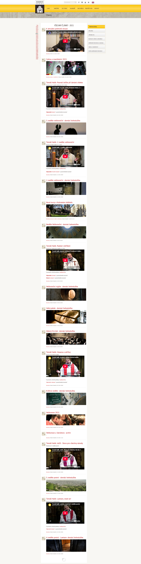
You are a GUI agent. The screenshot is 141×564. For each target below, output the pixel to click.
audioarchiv (62, 109)
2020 (37, 35)
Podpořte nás (88, 8)
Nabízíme (56, 8)
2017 (37, 39)
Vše (37, 25)
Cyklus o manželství (54, 77)
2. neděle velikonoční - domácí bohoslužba (63, 180)
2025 (37, 28)
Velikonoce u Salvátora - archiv (58, 433)
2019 (37, 36)
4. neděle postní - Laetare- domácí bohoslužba (64, 537)
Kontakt (97, 8)
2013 (37, 45)
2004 (37, 57)
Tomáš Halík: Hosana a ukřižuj (58, 352)
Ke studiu (64, 8)
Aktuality (48, 53)
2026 (37, 26)
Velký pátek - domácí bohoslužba (59, 308)
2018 (37, 38)
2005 (37, 56)
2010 (37, 49)
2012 (37, 46)
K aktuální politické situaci (57, 28)
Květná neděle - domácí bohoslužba (60, 391)
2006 (37, 54)
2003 (37, 59)
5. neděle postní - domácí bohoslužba (61, 477)
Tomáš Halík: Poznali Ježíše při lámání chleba (64, 82)
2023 (37, 31)
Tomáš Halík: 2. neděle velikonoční (60, 142)
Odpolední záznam (50, 382)
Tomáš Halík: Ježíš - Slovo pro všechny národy (64, 443)
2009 (37, 50)
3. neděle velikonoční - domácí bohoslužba (63, 120)
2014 (37, 43)
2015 (37, 42)
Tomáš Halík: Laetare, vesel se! (58, 499)
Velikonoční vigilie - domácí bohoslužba (62, 286)
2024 (37, 29)
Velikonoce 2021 (52, 412)
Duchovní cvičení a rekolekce (56, 218)
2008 (37, 52)
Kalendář (72, 8)
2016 (37, 40)
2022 (37, 32)
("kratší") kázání (52, 171)
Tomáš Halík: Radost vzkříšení (58, 246)
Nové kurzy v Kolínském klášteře (59, 202)
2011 (37, 47)
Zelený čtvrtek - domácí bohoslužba (60, 331)
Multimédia (81, 8)
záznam (51, 275)
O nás (48, 8)
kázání (50, 112)
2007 (37, 53)
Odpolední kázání (50, 529)
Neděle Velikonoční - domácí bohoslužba (62, 224)
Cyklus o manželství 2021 (56, 59)
